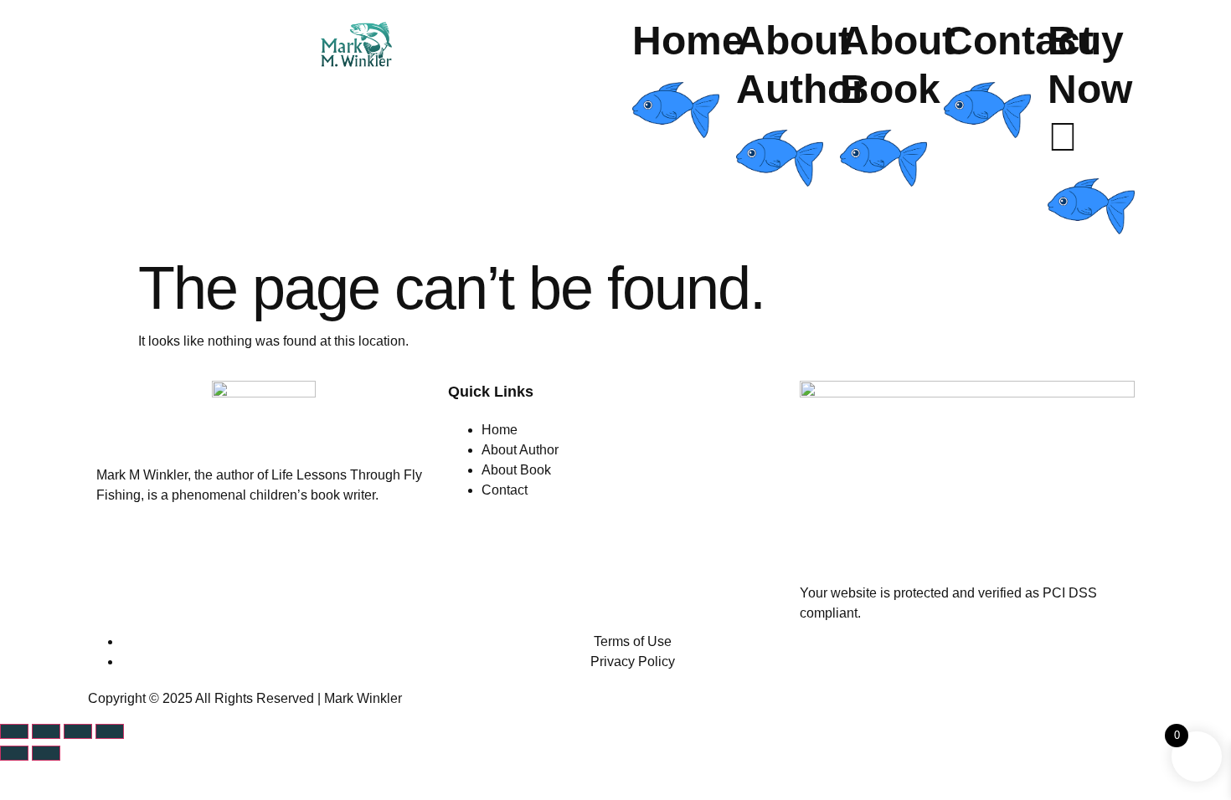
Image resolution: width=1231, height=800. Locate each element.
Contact (1019, 40)
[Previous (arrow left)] (14, 753)
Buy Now (1090, 64)
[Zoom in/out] (14, 731)
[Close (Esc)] (109, 731)
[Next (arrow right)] (46, 753)
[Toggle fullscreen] (46, 731)
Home (688, 40)
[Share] (78, 731)
